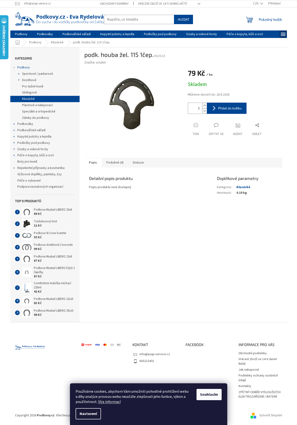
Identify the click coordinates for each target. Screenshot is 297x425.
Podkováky (25, 124)
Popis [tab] (93, 162)
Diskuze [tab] (138, 162)
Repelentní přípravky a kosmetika (41, 168)
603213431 (146, 361)
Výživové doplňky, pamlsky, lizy (39, 174)
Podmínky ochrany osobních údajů (258, 377)
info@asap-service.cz (154, 354)
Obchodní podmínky (114, 4)
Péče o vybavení (29, 180)
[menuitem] (21, 34)
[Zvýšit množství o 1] (204, 105)
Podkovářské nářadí (31, 130)
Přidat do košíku (230, 108)
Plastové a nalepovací (37, 105)
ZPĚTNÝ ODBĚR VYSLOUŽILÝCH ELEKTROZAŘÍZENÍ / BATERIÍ (260, 394)
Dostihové (29, 80)
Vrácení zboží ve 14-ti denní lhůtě (162, 4)
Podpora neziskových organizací (40, 186)
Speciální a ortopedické (38, 111)
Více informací (109, 401)
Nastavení (88, 413)
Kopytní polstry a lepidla (34, 136)
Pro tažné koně (32, 86)
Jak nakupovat (249, 369)
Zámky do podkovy (35, 118)
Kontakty (245, 386)
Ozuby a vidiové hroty (32, 149)
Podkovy (23, 67)
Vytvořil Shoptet (270, 415)
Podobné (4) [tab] (114, 162)
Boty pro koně (27, 161)
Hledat (183, 19)
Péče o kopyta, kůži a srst (35, 155)
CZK (256, 3)
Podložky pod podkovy (33, 143)
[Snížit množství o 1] (204, 111)
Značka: (95, 62)
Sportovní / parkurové (37, 73)
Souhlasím (209, 394)
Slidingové (29, 92)
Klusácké (28, 99)
